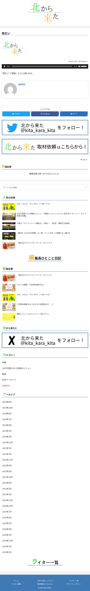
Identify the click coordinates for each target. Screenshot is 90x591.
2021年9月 (7, 482)
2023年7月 (7, 448)
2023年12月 (7, 442)
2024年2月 (7, 436)
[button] (86, 187)
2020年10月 (7, 505)
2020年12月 (7, 500)
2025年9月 (7, 401)
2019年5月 (7, 552)
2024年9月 (7, 413)
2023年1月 (7, 453)
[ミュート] (79, 66)
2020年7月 (7, 511)
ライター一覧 (73, 581)
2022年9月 (7, 465)
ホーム (16, 581)
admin (21, 84)
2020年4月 (7, 529)
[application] (45, 66)
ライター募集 (16, 584)
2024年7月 (7, 419)
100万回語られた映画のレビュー (16, 368)
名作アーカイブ (9, 379)
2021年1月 (7, 494)
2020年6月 (7, 517)
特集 (4, 362)
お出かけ (6, 385)
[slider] (84, 66)
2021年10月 (7, 477)
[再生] (5, 66)
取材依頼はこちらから (45, 584)
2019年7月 (7, 546)
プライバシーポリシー (74, 584)
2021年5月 (7, 488)
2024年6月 (7, 425)
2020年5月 (7, 523)
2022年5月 (7, 471)
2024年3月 (7, 430)
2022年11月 (7, 459)
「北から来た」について (45, 581)
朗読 (4, 374)
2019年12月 (7, 540)
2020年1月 (7, 534)
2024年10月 (7, 407)
